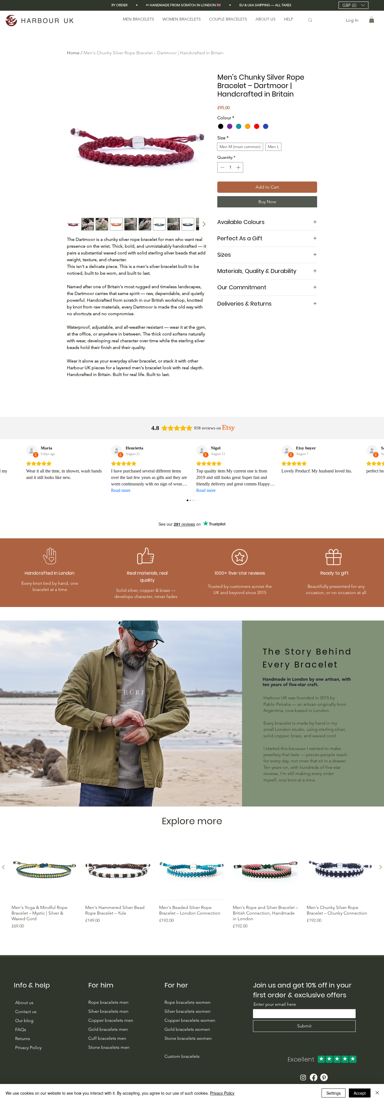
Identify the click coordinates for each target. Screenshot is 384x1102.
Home (73, 52)
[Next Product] (380, 867)
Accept (360, 1093)
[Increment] (238, 167)
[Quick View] (44, 867)
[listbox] (353, 5)
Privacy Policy (222, 1093)
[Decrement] (221, 167)
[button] (353, 5)
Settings (333, 1093)
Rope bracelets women (187, 1002)
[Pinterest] (324, 1077)
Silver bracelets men (108, 1011)
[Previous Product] (3, 867)
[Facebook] (313, 1077)
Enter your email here (275, 1004)
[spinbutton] (230, 167)
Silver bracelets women (187, 1011)
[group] (192, 882)
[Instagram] (303, 1077)
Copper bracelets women (189, 1020)
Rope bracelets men (108, 1002)
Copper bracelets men (111, 1020)
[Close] (377, 1092)
